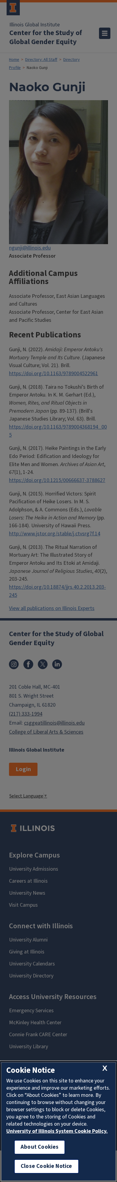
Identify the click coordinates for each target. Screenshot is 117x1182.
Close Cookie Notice (46, 1166)
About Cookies (39, 1147)
